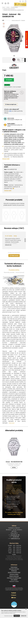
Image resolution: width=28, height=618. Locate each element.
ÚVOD (5, 3)
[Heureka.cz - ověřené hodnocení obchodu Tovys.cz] (14, 604)
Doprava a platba (14, 574)
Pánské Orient (14, 7)
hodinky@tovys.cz (15, 538)
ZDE (10, 111)
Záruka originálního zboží (14, 572)
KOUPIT (9, 79)
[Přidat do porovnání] (3, 23)
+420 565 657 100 (14, 535)
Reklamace (14, 570)
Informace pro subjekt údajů (14, 578)
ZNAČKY (8, 3)
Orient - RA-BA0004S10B (14, 462)
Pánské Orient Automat (9, 8)
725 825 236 (16, 536)
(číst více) (11, 423)
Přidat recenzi (14, 255)
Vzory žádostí (14, 579)
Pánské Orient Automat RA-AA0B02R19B (13, 10)
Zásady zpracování (14, 576)
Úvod (3, 7)
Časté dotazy (14, 567)
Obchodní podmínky (14, 569)
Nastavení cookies (14, 581)
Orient (7, 7)
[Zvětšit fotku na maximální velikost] (3, 26)
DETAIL (14, 467)
